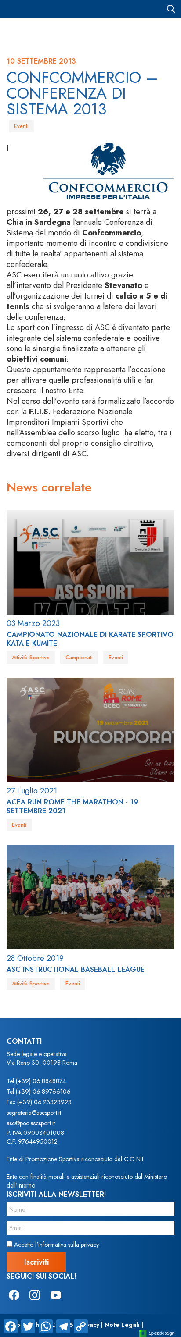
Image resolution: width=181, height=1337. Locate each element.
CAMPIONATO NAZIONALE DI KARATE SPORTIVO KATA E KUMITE (90, 638)
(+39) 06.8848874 (41, 1081)
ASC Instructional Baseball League (76, 969)
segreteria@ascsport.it (34, 1112)
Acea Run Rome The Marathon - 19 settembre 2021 (72, 806)
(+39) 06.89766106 (43, 1091)
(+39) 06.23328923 (44, 1102)
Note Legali (122, 1324)
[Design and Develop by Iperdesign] (156, 1333)
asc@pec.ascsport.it (31, 1123)
